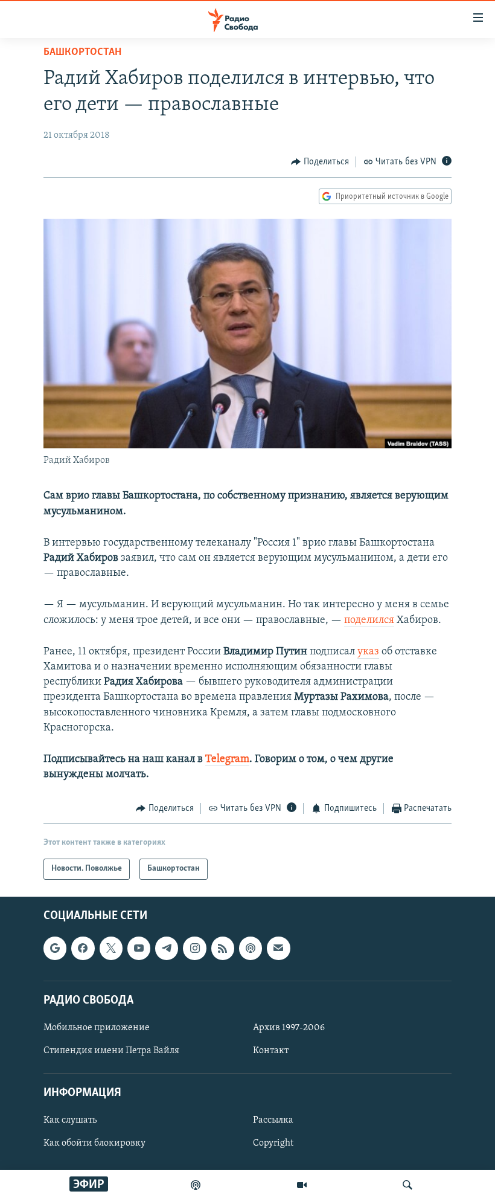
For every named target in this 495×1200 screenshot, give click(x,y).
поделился (369, 620)
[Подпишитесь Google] (54, 948)
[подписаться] (278, 948)
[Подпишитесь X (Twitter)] (111, 948)
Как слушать (70, 1120)
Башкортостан (82, 52)
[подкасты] (195, 1185)
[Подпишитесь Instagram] (194, 948)
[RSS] (222, 948)
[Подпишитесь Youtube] (138, 948)
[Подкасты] (250, 948)
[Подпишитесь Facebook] (82, 948)
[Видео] (302, 1185)
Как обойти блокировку (94, 1143)
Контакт (271, 1051)
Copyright (273, 1143)
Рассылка (273, 1120)
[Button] (320, 162)
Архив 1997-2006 (289, 1028)
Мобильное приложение (96, 1028)
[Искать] (407, 1185)
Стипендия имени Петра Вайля (111, 1051)
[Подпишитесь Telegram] (166, 948)
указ (368, 652)
